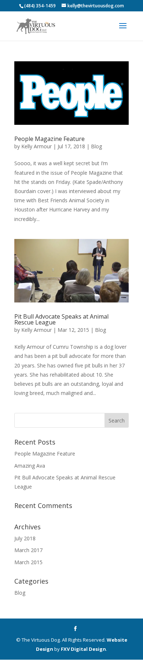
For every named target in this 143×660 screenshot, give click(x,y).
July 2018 (25, 538)
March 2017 (28, 550)
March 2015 (28, 562)
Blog (96, 146)
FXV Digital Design (83, 649)
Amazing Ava (29, 465)
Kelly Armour (36, 146)
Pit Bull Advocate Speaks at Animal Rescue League (61, 319)
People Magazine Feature (49, 139)
